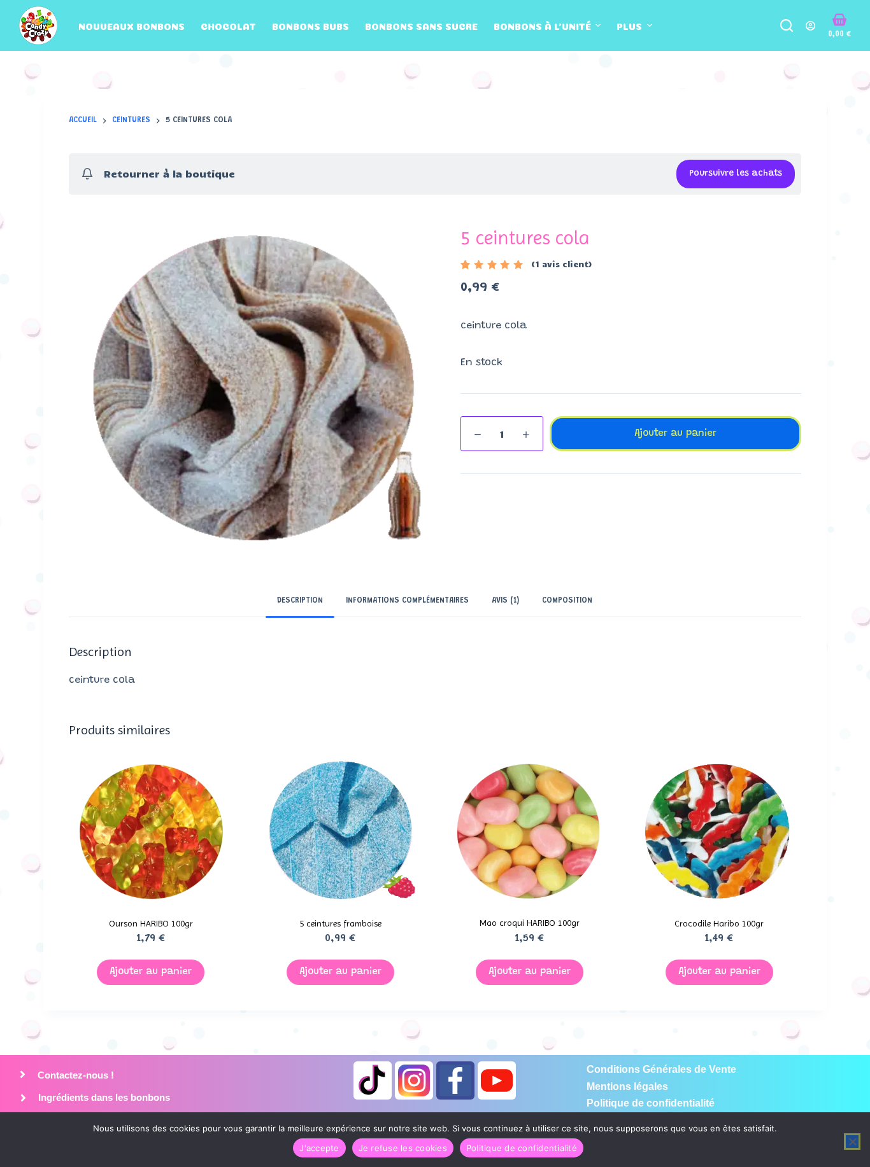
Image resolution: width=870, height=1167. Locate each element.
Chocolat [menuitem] (228, 25)
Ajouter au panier (675, 433)
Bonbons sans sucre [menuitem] (421, 25)
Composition (567, 600)
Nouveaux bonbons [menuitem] (131, 25)
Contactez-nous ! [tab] (74, 1075)
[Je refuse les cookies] (852, 1141)
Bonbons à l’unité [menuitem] (542, 25)
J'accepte (319, 1148)
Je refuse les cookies (403, 1148)
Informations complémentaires (407, 600)
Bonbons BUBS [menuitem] (310, 25)
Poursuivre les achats (735, 173)
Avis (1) (505, 600)
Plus (629, 25)
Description (300, 600)
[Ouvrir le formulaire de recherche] (786, 25)
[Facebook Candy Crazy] (455, 1080)
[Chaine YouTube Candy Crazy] (497, 1080)
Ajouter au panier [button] (151, 972)
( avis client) (561, 264)
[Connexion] (810, 26)
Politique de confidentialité (521, 1148)
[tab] (300, 601)
